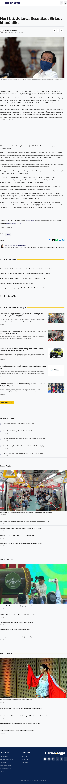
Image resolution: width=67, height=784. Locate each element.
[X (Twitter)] (49, 759)
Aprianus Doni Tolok (11, 30)
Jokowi (8, 234)
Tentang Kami (4, 756)
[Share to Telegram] (63, 240)
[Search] (61, 3)
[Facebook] (45, 759)
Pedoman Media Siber (6, 759)
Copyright (3, 762)
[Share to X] (53, 240)
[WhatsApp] (65, 759)
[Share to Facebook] (50, 240)
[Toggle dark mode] (65, 3)
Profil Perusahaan (5, 765)
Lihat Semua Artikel (7, 402)
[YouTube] (57, 759)
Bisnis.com (25, 759)
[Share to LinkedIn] (60, 240)
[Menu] (1, 3)
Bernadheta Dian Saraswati (15, 245)
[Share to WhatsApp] (56, 240)
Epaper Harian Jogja (13, 223)
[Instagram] (53, 759)
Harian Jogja (29, 220)
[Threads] (61, 759)
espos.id (24, 756)
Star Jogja (25, 762)
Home (1, 14)
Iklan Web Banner (5, 768)
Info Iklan (3, 772)
